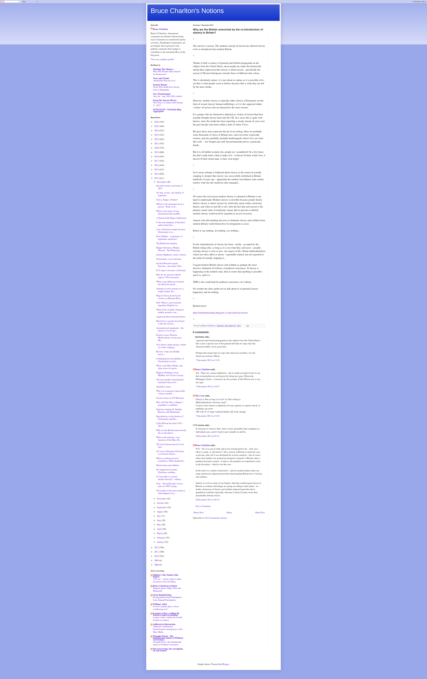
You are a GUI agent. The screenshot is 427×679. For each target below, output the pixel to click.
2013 (156, 178)
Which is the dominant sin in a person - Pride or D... (170, 205)
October (161, 502)
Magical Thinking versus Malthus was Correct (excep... (170, 374)
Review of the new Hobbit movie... (168, 353)
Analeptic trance (163, 386)
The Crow (199, 395)
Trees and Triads (161, 78)
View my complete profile (162, 59)
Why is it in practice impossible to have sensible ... (170, 392)
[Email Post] (247, 325)
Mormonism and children (167, 465)
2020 (156, 147)
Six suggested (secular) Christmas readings (166, 471)
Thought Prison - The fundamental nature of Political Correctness (168, 637)
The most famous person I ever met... (170, 445)
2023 (156, 134)
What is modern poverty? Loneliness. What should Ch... (170, 459)
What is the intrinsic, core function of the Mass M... (168, 438)
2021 (156, 143)
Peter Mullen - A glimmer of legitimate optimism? (169, 237)
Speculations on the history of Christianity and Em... (169, 417)
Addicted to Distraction (164, 624)
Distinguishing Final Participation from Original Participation (167, 598)
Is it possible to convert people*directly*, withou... (169, 478)
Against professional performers (170, 316)
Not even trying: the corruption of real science (168, 649)
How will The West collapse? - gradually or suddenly (170, 403)
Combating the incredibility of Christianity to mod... (170, 360)
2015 (156, 169)
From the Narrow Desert (164, 100)
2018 (156, 156)
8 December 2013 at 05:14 (208, 499)
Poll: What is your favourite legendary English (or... (168, 304)
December (162, 181)
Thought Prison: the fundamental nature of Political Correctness (167, 643)
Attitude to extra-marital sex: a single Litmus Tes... (170, 290)
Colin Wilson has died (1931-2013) (169, 424)
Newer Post (198, 512)
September (162, 507)
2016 (156, 165)
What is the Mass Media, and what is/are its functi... (169, 367)
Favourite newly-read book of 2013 (169, 187)
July (159, 515)
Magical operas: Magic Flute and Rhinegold (167, 589)
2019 (156, 152)
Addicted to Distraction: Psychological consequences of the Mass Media (167, 629)
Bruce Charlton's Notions (187, 10)
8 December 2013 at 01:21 (208, 435)
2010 (156, 556)
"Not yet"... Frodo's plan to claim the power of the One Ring (167, 580)
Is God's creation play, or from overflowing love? (166, 607)
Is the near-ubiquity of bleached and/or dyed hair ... (170, 223)
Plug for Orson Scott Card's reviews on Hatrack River (168, 297)
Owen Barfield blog (162, 594)
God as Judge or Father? (167, 199)
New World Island (161, 94)
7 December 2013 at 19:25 (208, 415)
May (159, 524)
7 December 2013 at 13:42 (208, 360)
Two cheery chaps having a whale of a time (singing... (171, 346)
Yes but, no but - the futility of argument (170, 194)
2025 (156, 126)
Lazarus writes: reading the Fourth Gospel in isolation (166, 614)
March (160, 533)
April (159, 528)
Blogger (225, 664)
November (162, 498)
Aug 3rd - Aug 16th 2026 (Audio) (167, 96)
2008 (156, 564)
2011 (156, 551)
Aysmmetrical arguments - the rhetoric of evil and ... (170, 329)
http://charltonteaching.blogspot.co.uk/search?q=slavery (220, 312)
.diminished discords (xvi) (164, 80)
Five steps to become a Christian (171, 270)
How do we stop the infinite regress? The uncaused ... (168, 276)
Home (229, 512)
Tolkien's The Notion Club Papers (165, 575)
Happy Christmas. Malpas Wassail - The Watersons (168, 249)
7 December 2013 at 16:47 (208, 386)
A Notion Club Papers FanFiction (171, 217)
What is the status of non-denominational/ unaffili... (168, 212)
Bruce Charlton (202, 369)
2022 (156, 139)
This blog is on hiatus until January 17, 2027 (168, 104)
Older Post (260, 512)
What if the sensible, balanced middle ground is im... (169, 311)
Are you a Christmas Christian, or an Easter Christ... (170, 452)
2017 (156, 160)
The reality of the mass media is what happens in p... (170, 492)
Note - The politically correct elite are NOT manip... (169, 485)
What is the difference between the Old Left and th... (170, 283)
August (160, 511)
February (161, 537)
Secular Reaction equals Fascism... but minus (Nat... (169, 264)
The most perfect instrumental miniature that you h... (169, 381)
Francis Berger (160, 84)
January (160, 541)
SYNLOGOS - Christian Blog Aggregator (167, 110)
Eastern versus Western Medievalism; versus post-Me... (169, 337)
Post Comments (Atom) (216, 517)
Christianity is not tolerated (168, 258)
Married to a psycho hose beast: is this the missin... (170, 322)
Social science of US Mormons (170, 397)
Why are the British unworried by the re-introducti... (171, 431)
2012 (156, 547)
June (159, 520)
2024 (156, 130)
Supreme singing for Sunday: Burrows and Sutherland (169, 410)
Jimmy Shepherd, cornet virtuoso (171, 254)
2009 (156, 560)
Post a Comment (203, 506)
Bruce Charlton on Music (165, 585)
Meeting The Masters (163, 69)
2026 (156, 121)
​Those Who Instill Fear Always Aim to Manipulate (166, 88)
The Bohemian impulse (166, 243)
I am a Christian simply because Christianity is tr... (170, 230)
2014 (156, 173)
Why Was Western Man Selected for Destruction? (166, 73)
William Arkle (160, 604)
